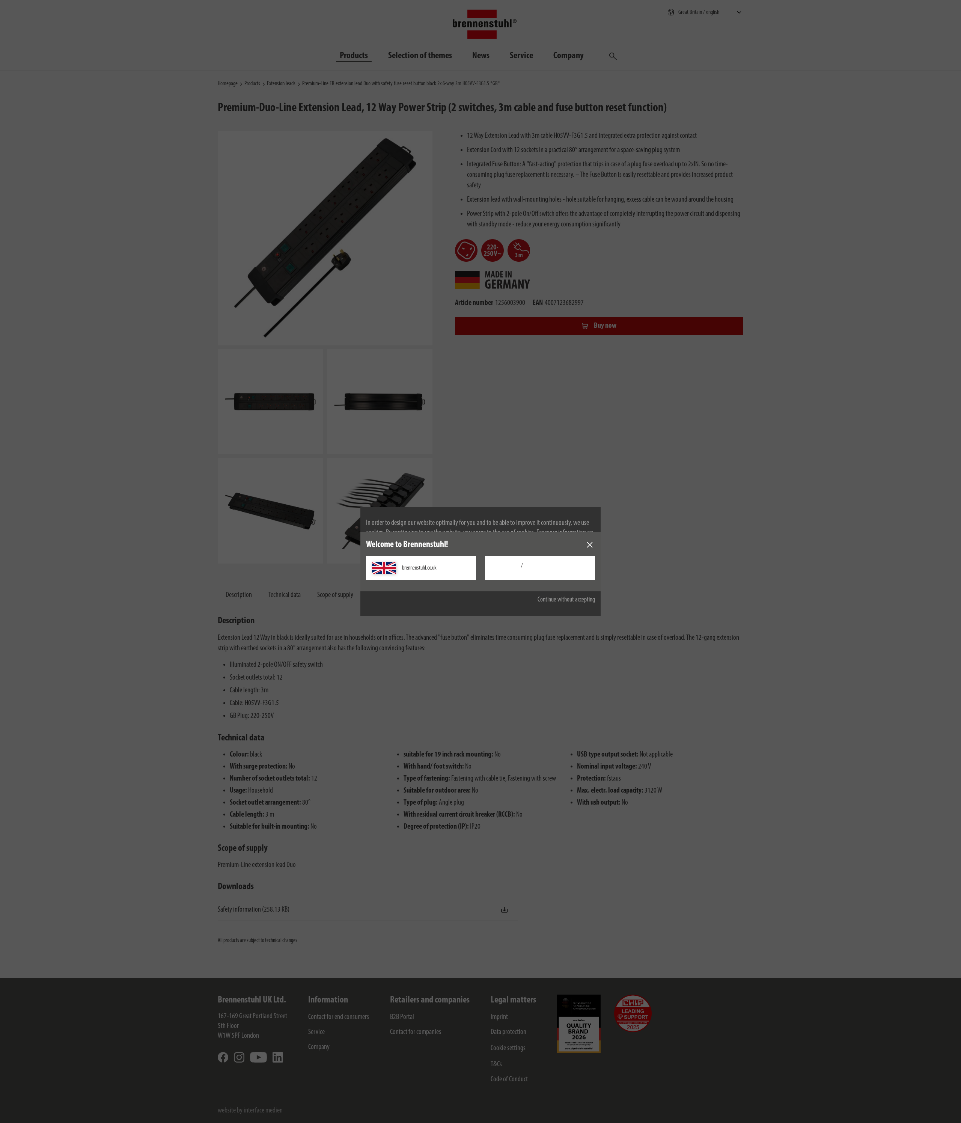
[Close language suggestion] (589, 545)
